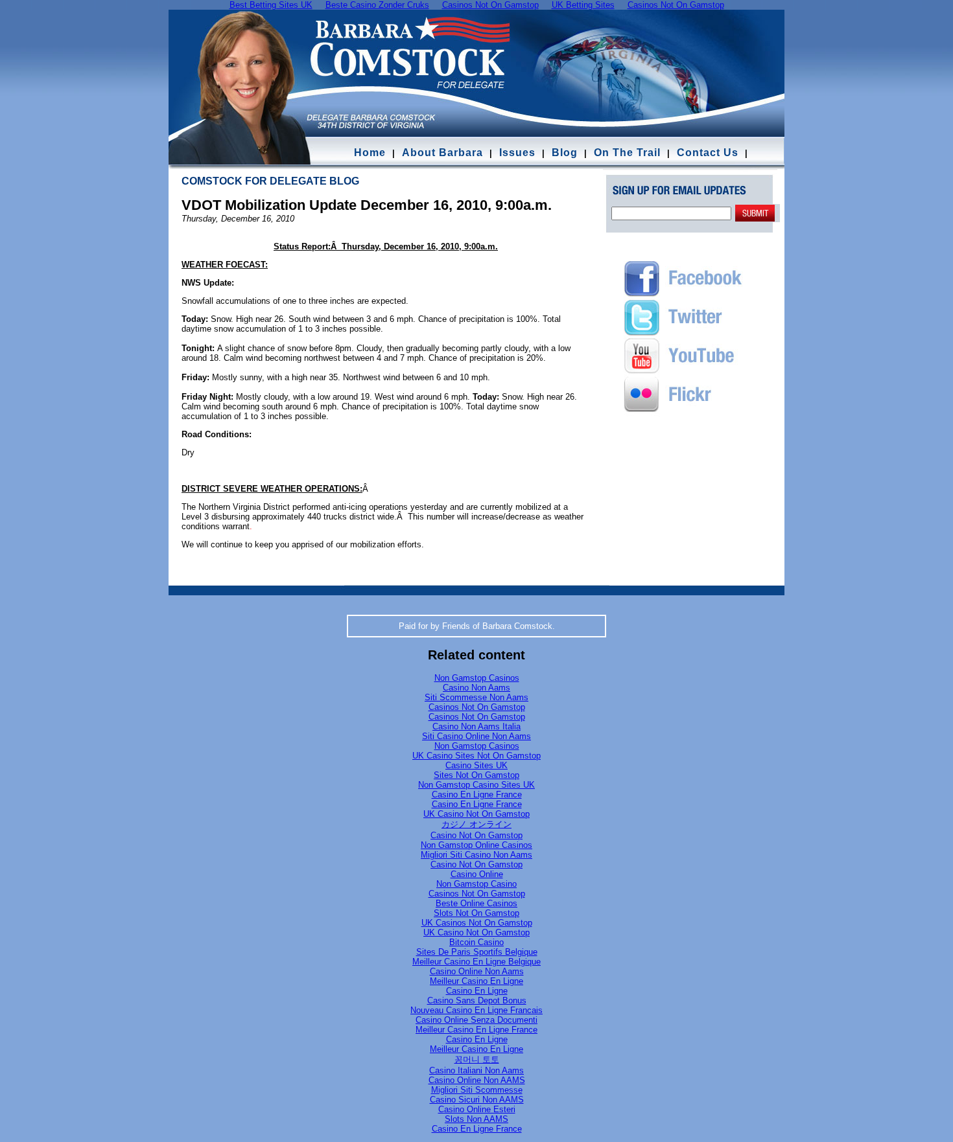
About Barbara (442, 152)
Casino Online (477, 874)
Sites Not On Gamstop (476, 775)
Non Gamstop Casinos (476, 678)
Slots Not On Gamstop (476, 913)
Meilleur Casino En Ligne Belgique (476, 961)
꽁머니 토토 (476, 1059)
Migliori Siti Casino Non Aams (476, 855)
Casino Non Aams (476, 687)
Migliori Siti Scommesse (477, 1090)
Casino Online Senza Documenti (476, 1020)
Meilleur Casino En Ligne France (476, 1029)
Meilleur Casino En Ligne (476, 981)
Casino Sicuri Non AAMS (477, 1099)
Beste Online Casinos (476, 903)
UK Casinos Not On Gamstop (476, 923)
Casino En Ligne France (477, 794)
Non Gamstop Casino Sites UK (476, 785)
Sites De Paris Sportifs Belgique (476, 952)
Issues (517, 152)
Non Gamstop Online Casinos (476, 845)
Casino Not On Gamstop (476, 835)
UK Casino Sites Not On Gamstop (476, 755)
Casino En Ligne (477, 991)
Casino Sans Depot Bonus (476, 1000)
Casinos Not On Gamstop (477, 707)
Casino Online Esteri (476, 1109)
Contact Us (709, 152)
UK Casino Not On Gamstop (476, 814)
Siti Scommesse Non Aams (476, 697)
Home (370, 152)
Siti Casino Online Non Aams (476, 736)
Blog (565, 152)
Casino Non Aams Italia (476, 726)
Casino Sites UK (476, 765)
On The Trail (627, 152)
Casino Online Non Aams (477, 971)
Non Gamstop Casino (476, 884)
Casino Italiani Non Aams (476, 1070)
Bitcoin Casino (476, 942)
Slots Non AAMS (476, 1119)
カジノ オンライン (476, 824)
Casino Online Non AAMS (477, 1080)
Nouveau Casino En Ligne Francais (476, 1010)
